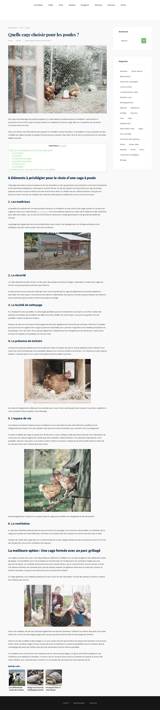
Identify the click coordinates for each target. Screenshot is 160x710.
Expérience (135, 108)
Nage (140, 129)
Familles (123, 113)
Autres (123, 5)
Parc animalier (125, 134)
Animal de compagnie (129, 82)
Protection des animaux (129, 139)
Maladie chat (125, 123)
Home (10, 40)
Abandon (123, 71)
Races (122, 144)
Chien (50, 5)
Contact (66, 703)
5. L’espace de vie (18, 164)
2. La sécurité (17, 156)
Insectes (134, 113)
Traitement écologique (129, 155)
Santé (133, 149)
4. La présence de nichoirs (21, 161)
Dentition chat (126, 97)
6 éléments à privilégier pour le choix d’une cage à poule (30, 150)
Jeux (122, 118)
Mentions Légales (79, 703)
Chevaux (98, 5)
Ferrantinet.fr (43, 211)
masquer (62, 146)
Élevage (123, 160)
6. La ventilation (18, 167)
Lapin (130, 118)
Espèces (123, 108)
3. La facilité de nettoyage (21, 158)
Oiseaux (72, 5)
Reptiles (123, 149)
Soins (142, 149)
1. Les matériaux (18, 153)
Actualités (38, 5)
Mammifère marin (127, 129)
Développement (126, 102)
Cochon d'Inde (126, 87)
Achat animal (136, 71)
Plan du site (93, 703)
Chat (61, 5)
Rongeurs (85, 5)
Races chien (134, 144)
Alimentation (125, 76)
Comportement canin (129, 92)
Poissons (111, 5)
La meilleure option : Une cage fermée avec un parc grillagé (32, 169)
